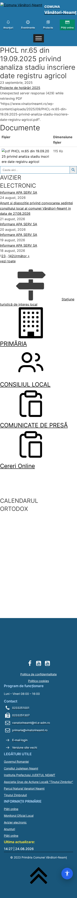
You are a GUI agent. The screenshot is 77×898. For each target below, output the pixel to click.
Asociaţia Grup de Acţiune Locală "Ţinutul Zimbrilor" (38, 782)
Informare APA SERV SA (18, 192)
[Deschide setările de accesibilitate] (67, 873)
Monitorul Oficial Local (18, 815)
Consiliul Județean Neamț (21, 768)
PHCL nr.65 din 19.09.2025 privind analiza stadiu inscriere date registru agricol (25, 156)
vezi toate (8, 261)
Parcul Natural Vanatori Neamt (24, 788)
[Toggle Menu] (38, 38)
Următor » (22, 256)
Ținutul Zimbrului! (15, 795)
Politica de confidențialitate (38, 674)
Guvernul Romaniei (16, 761)
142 (11, 256)
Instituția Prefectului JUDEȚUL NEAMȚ (29, 775)
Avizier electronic (15, 822)
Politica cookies (38, 681)
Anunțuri (9, 829)
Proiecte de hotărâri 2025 (20, 88)
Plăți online (11, 809)
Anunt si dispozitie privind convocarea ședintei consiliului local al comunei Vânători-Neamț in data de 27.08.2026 (36, 208)
